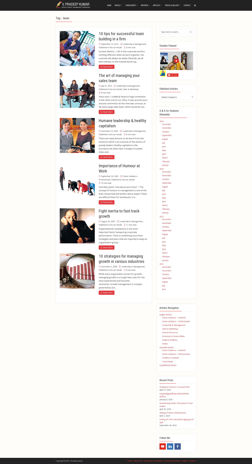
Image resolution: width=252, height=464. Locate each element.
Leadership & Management (134, 44)
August (165, 139)
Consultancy (130, 5)
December (166, 124)
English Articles (165, 314)
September (166, 135)
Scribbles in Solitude (170, 357)
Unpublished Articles (168, 365)
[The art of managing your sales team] (77, 90)
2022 (161, 216)
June (164, 146)
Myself (118, 5)
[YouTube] (162, 446)
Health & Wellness (170, 340)
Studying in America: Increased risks (174, 387)
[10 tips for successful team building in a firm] (77, 48)
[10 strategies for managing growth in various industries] (77, 271)
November (166, 128)
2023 (161, 169)
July (163, 143)
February (166, 161)
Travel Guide (167, 361)
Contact (187, 5)
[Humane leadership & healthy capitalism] (77, 135)
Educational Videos (172, 461)
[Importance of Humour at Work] (77, 180)
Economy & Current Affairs (173, 336)
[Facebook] (177, 446)
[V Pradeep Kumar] (73, 5)
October (165, 131)
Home (109, 5)
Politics (165, 343)
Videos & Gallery (172, 5)
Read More (108, 66)
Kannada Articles (166, 347)
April (164, 154)
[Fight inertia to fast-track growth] (77, 225)
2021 (161, 264)
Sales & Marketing (130, 89)
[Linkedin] (170, 446)
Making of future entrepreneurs (172, 412)
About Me (138, 461)
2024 (161, 121)
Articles (156, 5)
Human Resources (170, 332)
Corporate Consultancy (153, 461)
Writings (144, 5)
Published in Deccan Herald (110, 47)
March (164, 157)
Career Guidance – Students (174, 317)
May (164, 150)
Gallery (185, 461)
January (165, 165)
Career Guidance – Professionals (176, 321)
